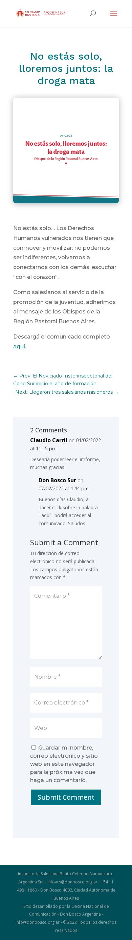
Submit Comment (66, 797)
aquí (19, 346)
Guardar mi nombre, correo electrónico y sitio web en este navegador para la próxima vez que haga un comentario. (64, 763)
